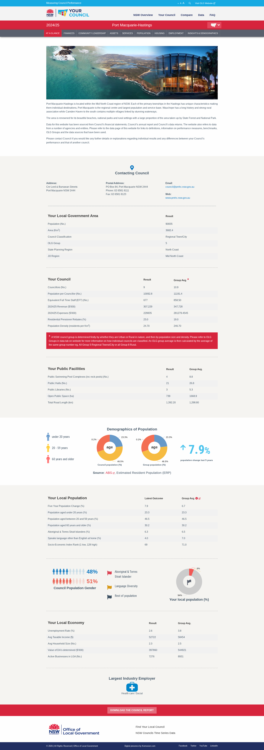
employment (176, 33)
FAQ (212, 15)
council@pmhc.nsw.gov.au (179, 187)
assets (114, 33)
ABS (109, 472)
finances (69, 33)
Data (201, 15)
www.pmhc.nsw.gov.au (177, 198)
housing (160, 33)
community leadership (92, 33)
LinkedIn (214, 746)
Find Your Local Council (150, 726)
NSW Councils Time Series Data (155, 733)
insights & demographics (203, 33)
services (127, 33)
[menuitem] (142, 15)
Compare (187, 15)
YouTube (203, 746)
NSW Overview (143, 15)
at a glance (53, 33)
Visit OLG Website (204, 3)
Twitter (193, 746)
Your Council (166, 15)
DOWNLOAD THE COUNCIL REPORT (132, 710)
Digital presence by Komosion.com (140, 746)
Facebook (183, 746)
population (143, 33)
